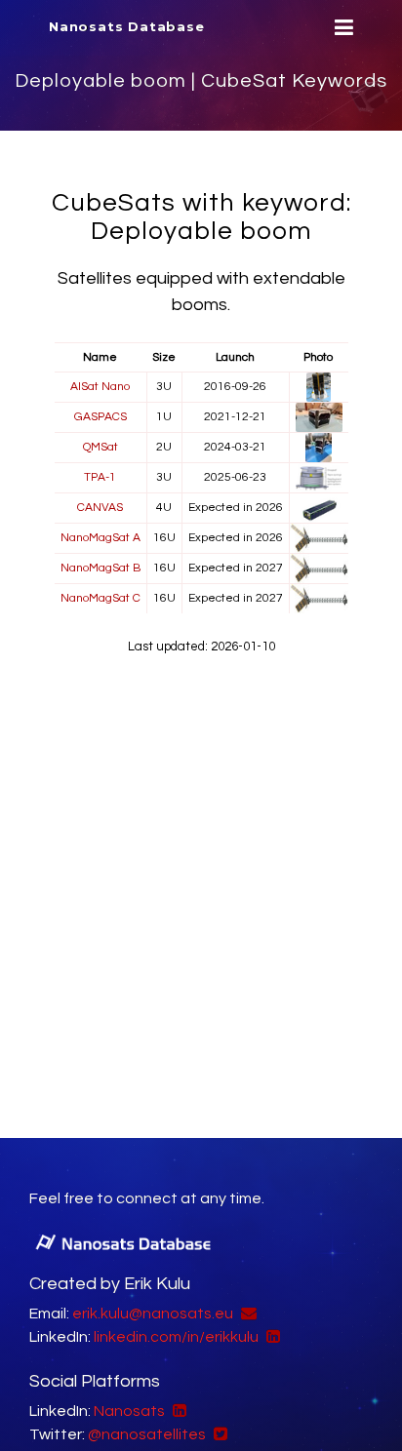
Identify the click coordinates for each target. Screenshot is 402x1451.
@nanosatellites (147, 1434)
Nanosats (129, 1411)
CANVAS (100, 507)
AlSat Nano (100, 386)
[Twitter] (218, 1434)
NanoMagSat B (100, 568)
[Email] (246, 1313)
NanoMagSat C (100, 598)
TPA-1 (100, 477)
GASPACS (100, 417)
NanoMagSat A (100, 537)
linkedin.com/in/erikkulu (176, 1337)
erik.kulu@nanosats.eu (152, 1313)
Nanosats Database (127, 26)
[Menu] (341, 28)
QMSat (100, 447)
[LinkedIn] (270, 1337)
